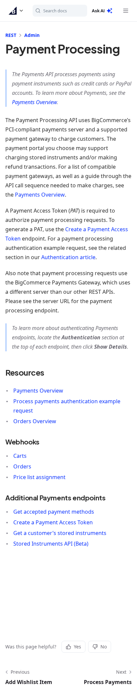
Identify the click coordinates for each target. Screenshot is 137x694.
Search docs (55, 11)
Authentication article (68, 257)
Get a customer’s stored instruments (59, 533)
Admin (32, 35)
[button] (16, 10)
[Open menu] (126, 11)
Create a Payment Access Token (53, 522)
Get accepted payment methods (53, 511)
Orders (22, 466)
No (103, 646)
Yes (77, 646)
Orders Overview (34, 421)
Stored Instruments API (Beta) (50, 543)
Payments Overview (34, 102)
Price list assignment (39, 477)
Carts (20, 455)
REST (10, 35)
